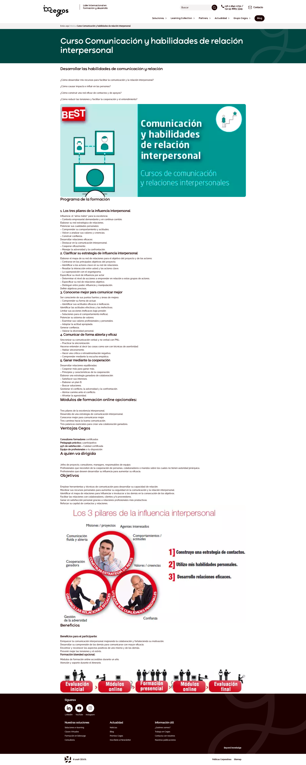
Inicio (72, 26)
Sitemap (237, 759)
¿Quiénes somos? (163, 727)
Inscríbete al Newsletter (120, 740)
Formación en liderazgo (75, 736)
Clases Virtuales (72, 732)
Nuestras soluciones (77, 722)
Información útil (164, 722)
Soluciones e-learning (74, 727)
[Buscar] (214, 7)
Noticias (113, 727)
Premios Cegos (116, 736)
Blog (112, 732)
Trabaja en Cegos (162, 732)
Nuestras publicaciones (165, 740)
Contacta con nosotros (165, 736)
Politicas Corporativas (221, 759)
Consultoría (70, 740)
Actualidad (116, 722)
